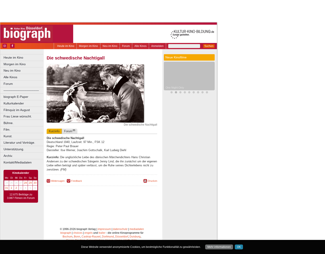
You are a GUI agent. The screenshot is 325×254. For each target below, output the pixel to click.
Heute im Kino (65, 46)
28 (25, 182)
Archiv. (8, 156)
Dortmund (108, 236)
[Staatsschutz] (193, 93)
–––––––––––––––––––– (21, 90)
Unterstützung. (14, 149)
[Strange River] (198, 93)
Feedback (76, 181)
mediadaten (137, 229)
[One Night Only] (176, 93)
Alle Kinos (140, 46)
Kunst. (8, 136)
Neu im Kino (110, 46)
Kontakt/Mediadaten (18, 162)
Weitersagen (58, 181)
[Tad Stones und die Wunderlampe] (185, 93)
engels (88, 232)
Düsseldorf (121, 236)
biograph (65, 232)
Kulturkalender (14, 103)
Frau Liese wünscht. (18, 116)
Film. (7, 129)
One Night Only (175, 87)
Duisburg (135, 236)
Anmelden (157, 46)
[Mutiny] (189, 93)
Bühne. (8, 123)
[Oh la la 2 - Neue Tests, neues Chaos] (180, 93)
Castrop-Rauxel (91, 236)
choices (77, 232)
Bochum (68, 236)
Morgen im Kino (88, 46)
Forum (126, 46)
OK (239, 246)
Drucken (152, 181)
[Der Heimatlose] (202, 93)
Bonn (77, 236)
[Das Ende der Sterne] (171, 93)
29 (30, 182)
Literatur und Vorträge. (19, 142)
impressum (104, 229)
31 (6, 187)
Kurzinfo (54, 131)
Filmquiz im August (17, 110)
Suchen (209, 46)
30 (35, 182)
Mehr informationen (219, 246)
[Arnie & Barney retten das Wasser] (207, 93)
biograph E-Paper (16, 96)
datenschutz (120, 229)
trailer (102, 232)
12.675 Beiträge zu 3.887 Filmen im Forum (21, 196)
